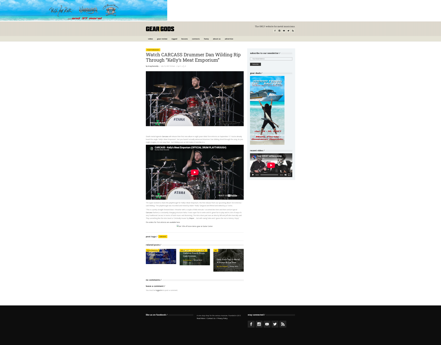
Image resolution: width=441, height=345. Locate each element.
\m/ (215, 250)
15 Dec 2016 (166, 259)
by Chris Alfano (222, 266)
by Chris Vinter (154, 259)
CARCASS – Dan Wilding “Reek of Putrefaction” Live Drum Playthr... (158, 250)
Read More (201, 318)
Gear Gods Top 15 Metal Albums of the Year (228, 261)
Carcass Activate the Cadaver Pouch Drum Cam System (194, 253)
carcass (162, 236)
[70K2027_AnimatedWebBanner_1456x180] (83, 20)
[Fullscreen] (289, 175)
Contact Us (211, 318)
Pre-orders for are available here (163, 222)
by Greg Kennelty (152, 66)
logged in (159, 290)
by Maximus (187, 260)
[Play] (253, 175)
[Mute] (285, 175)
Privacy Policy (222, 318)
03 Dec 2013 (234, 266)
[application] (271, 165)
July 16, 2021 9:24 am (168, 66)
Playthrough (153, 50)
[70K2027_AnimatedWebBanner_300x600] (267, 144)
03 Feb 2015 (198, 260)
